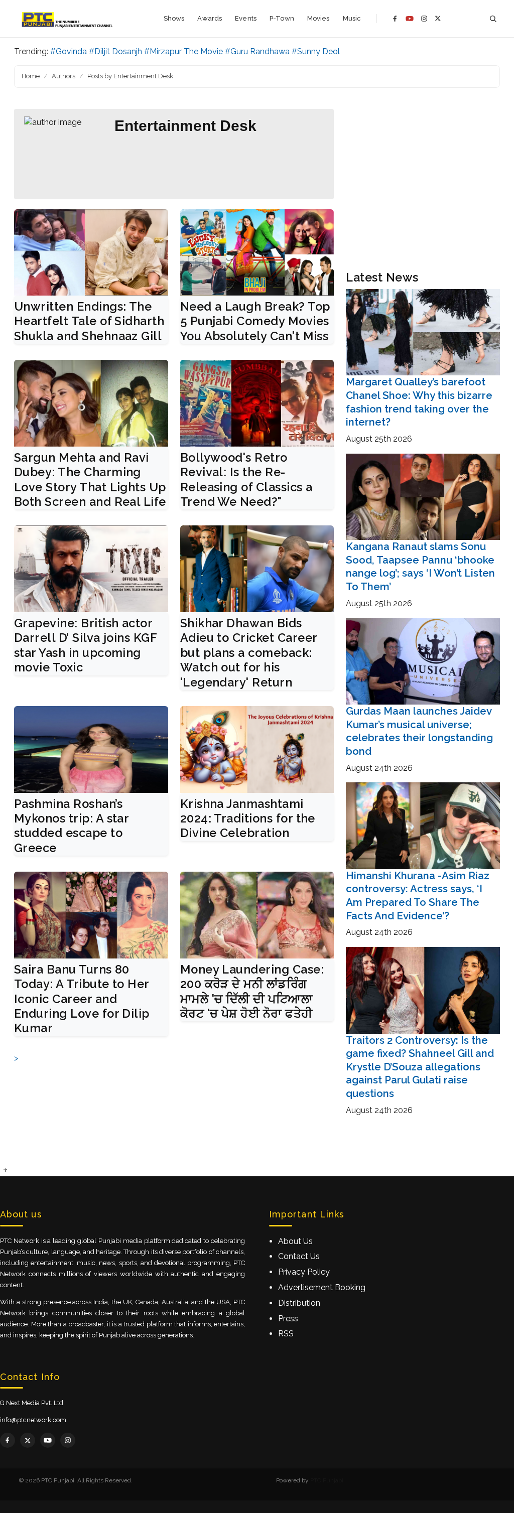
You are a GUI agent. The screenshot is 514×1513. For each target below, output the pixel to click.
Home (31, 76)
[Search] (493, 19)
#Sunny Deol (316, 51)
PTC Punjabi (326, 1480)
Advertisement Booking (321, 1287)
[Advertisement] (423, 183)
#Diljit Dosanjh (115, 51)
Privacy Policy (304, 1272)
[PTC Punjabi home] (68, 19)
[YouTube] (410, 19)
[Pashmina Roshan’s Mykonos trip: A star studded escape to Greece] (91, 749)
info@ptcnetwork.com (33, 1420)
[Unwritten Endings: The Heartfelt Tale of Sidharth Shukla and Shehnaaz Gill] (91, 252)
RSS (286, 1333)
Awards (209, 18)
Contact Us (299, 1256)
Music (352, 18)
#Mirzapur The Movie (183, 51)
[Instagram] (424, 18)
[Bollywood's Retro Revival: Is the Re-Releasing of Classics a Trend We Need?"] (257, 403)
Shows (174, 18)
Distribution (299, 1303)
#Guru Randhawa (257, 51)
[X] (438, 18)
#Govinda (68, 51)
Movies (318, 18)
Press (288, 1318)
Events (245, 18)
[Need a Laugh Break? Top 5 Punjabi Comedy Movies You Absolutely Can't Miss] (257, 252)
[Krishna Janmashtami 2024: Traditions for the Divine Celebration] (257, 749)
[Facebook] (395, 18)
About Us (295, 1241)
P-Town (282, 18)
